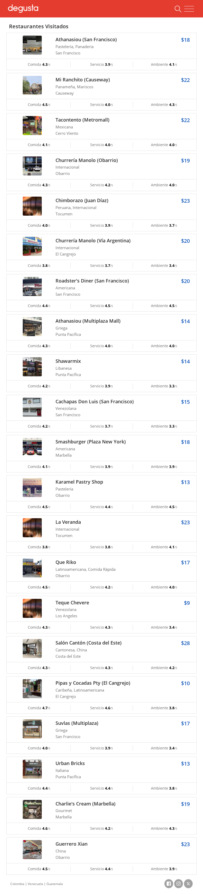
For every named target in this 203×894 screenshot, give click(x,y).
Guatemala (55, 884)
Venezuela (35, 884)
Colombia (17, 884)
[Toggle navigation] (189, 9)
